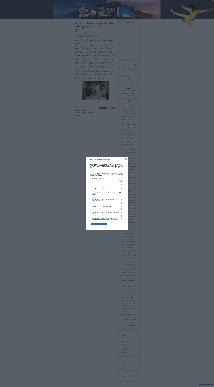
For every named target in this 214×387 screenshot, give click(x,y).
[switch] (120, 181)
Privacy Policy (113, 227)
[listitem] (107, 178)
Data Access (107, 227)
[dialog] (107, 193)
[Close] (126, 159)
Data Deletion (100, 227)
